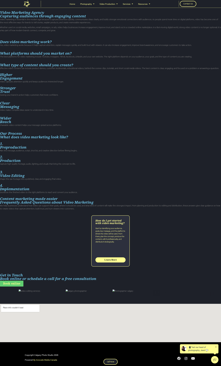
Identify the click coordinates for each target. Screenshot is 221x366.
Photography (86, 3)
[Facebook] (179, 358)
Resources (143, 3)
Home (72, 3)
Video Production (107, 3)
